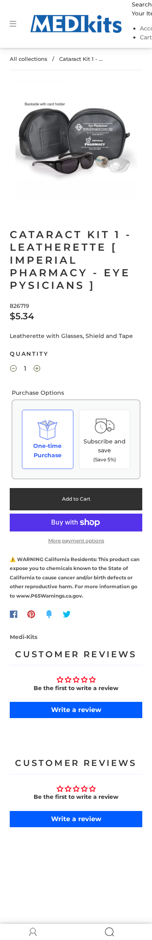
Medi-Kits (23, 637)
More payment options (76, 541)
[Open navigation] (19, 24)
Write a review (76, 710)
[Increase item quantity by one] (37, 370)
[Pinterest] (31, 614)
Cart (146, 37)
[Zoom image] (76, 141)
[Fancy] (49, 614)
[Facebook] (13, 614)
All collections (28, 59)
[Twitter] (67, 614)
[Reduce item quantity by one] (13, 370)
